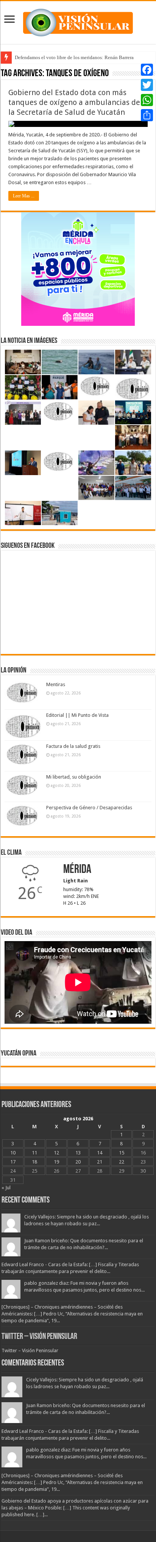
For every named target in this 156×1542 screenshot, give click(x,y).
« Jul (6, 1187)
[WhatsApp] (146, 100)
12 (56, 1153)
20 (78, 1162)
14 (99, 1153)
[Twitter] (146, 84)
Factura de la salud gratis (73, 746)
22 (121, 1162)
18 (34, 1162)
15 (121, 1153)
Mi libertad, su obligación (73, 777)
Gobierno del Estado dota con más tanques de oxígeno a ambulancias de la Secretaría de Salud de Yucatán (74, 102)
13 (78, 1153)
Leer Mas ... (23, 196)
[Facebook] (146, 69)
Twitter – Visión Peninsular (39, 1336)
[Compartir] (146, 115)
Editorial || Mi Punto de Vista (77, 715)
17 (13, 1162)
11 (34, 1153)
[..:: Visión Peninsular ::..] (78, 21)
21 (99, 1162)
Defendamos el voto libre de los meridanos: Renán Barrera (74, 57)
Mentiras (55, 684)
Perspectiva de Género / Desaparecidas (89, 807)
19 (56, 1162)
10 (13, 1153)
